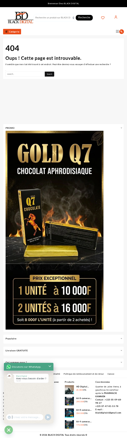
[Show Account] (116, 17)
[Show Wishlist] (104, 17)
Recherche (84, 17)
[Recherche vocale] (73, 17)
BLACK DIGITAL (56, 435)
